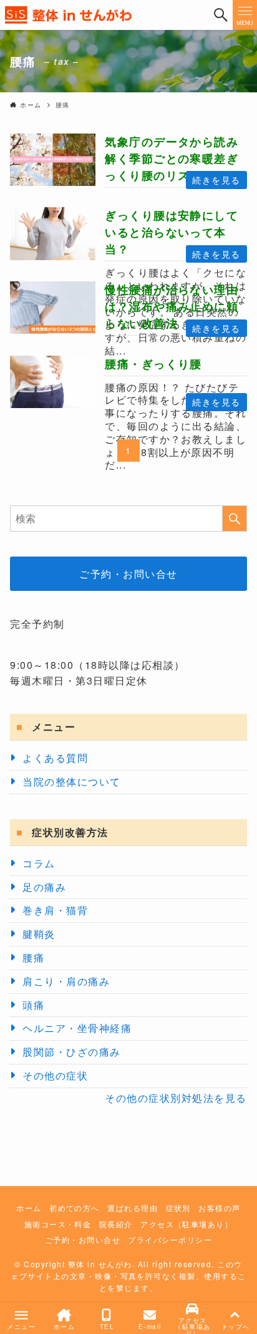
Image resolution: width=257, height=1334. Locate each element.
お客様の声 (219, 1208)
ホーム (28, 1208)
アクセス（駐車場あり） (186, 1224)
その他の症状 (55, 1075)
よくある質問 (55, 758)
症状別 (178, 1208)
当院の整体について (71, 781)
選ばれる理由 (132, 1208)
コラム (38, 863)
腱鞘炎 (38, 934)
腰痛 (33, 957)
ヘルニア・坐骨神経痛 (77, 1028)
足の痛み (44, 887)
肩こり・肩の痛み (66, 981)
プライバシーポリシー (170, 1239)
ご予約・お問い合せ (128, 574)
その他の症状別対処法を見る (175, 1098)
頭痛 (33, 1005)
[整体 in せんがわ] (104, 15)
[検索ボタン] (220, 15)
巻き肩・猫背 (55, 910)
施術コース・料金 (58, 1224)
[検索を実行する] (234, 518)
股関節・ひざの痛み (71, 1051)
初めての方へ (74, 1208)
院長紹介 (116, 1224)
